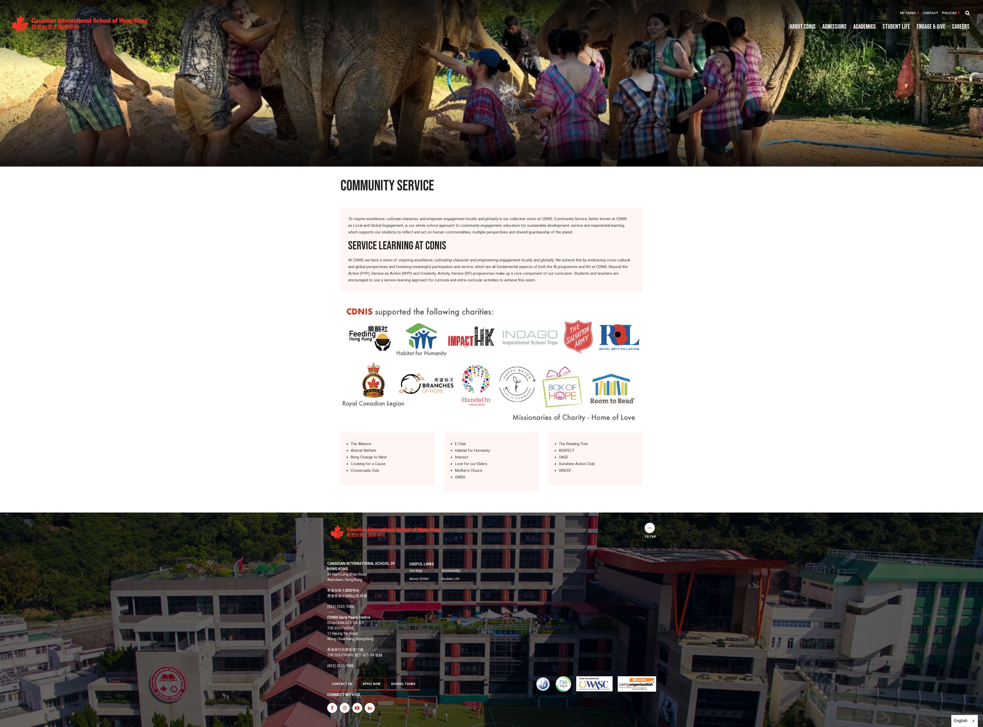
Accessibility (450, 570)
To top (650, 537)
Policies (949, 13)
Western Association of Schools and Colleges (594, 684)
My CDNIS (908, 13)
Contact (930, 13)
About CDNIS (803, 27)
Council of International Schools (563, 684)
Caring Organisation (637, 684)
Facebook (332, 708)
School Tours (403, 684)
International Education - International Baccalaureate (543, 684)
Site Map (415, 570)
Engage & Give (931, 27)
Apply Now (371, 684)
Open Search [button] (967, 13)
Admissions (834, 27)
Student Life (896, 27)
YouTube (357, 708)
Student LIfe (450, 579)
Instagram (345, 708)
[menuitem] (909, 13)
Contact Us (342, 684)
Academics (864, 27)
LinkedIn (370, 708)
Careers (960, 27)
